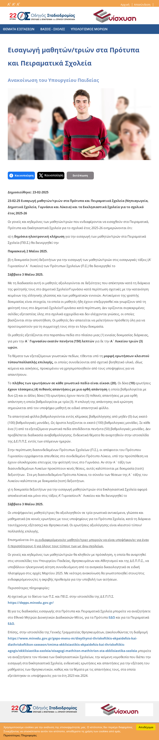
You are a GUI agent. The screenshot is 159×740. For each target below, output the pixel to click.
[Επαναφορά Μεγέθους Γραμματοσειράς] (14, 3)
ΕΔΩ (112, 617)
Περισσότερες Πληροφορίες (20, 735)
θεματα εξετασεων (19, 29)
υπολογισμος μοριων (89, 29)
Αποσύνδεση (142, 4)
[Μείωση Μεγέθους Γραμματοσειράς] (18, 3)
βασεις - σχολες (52, 29)
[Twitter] (50, 175)
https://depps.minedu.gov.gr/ (31, 603)
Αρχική (125, 4)
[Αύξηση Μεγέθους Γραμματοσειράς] (9, 3)
